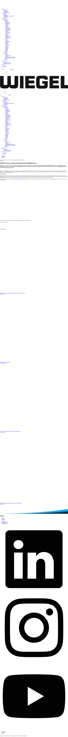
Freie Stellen (5, 149)
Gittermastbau (6, 11)
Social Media (6, 16)
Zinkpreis (5, 66)
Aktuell (3, 64)
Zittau (6, 51)
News (4, 65)
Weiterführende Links (5, 522)
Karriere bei (7, 62)
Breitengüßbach (8, 23)
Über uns (5, 14)
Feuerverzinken (6, 10)
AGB (2, 157)
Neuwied (7, 42)
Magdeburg (7, 129)
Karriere (3, 61)
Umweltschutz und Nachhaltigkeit (9, 103)
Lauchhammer (8, 41)
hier (48, 177)
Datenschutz (3, 155)
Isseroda (7, 38)
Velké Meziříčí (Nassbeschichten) (10, 57)
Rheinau (7, 49)
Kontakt (3, 154)
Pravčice (7, 56)
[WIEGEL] (3, 6)
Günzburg (7, 34)
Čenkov (7, 54)
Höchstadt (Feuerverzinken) (8, 35)
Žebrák (7, 58)
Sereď (6, 60)
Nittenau (7, 43)
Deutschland (5, 20)
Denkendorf (7, 24)
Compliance (3, 523)
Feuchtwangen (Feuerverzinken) (8, 28)
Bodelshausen (8, 21)
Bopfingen (7, 22)
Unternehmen (4, 13)
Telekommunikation (7, 12)
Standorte (3, 18)
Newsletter (3, 519)
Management (5, 15)
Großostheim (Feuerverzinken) (8, 32)
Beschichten (5, 98)
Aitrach (7, 108)
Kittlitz (7, 40)
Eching (7, 113)
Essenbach (7, 26)
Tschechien (5, 53)
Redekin (7, 48)
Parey (6, 46)
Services (3, 9)
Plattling (7, 47)
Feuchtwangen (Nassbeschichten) (8, 30)
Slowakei (5, 59)
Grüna (6, 33)
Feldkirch (7, 52)
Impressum (3, 156)
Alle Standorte (6, 19)
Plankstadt (7, 134)
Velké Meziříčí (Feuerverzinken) (10, 144)
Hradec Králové (8, 55)
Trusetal (7, 50)
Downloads (5, 17)
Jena (6, 39)
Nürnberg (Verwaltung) (7, 45)
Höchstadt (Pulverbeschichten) (8, 37)
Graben (7, 118)
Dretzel (7, 25)
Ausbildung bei (7, 63)
